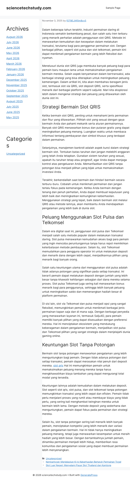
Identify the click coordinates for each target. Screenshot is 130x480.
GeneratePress (89, 475)
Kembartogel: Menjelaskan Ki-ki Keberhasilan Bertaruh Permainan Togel (83, 461)
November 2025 (16, 85)
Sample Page (113, 7)
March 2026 (14, 63)
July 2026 (12, 42)
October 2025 (15, 90)
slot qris (58, 365)
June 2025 (13, 112)
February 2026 (15, 69)
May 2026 (12, 53)
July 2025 (12, 106)
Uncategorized (54, 458)
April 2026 (13, 58)
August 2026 (14, 37)
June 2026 (13, 47)
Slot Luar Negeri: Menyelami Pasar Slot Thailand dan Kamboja (78, 465)
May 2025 (12, 117)
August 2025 (14, 101)
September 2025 (17, 96)
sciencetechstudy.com (28, 8)
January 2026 (15, 74)
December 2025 (16, 79)
